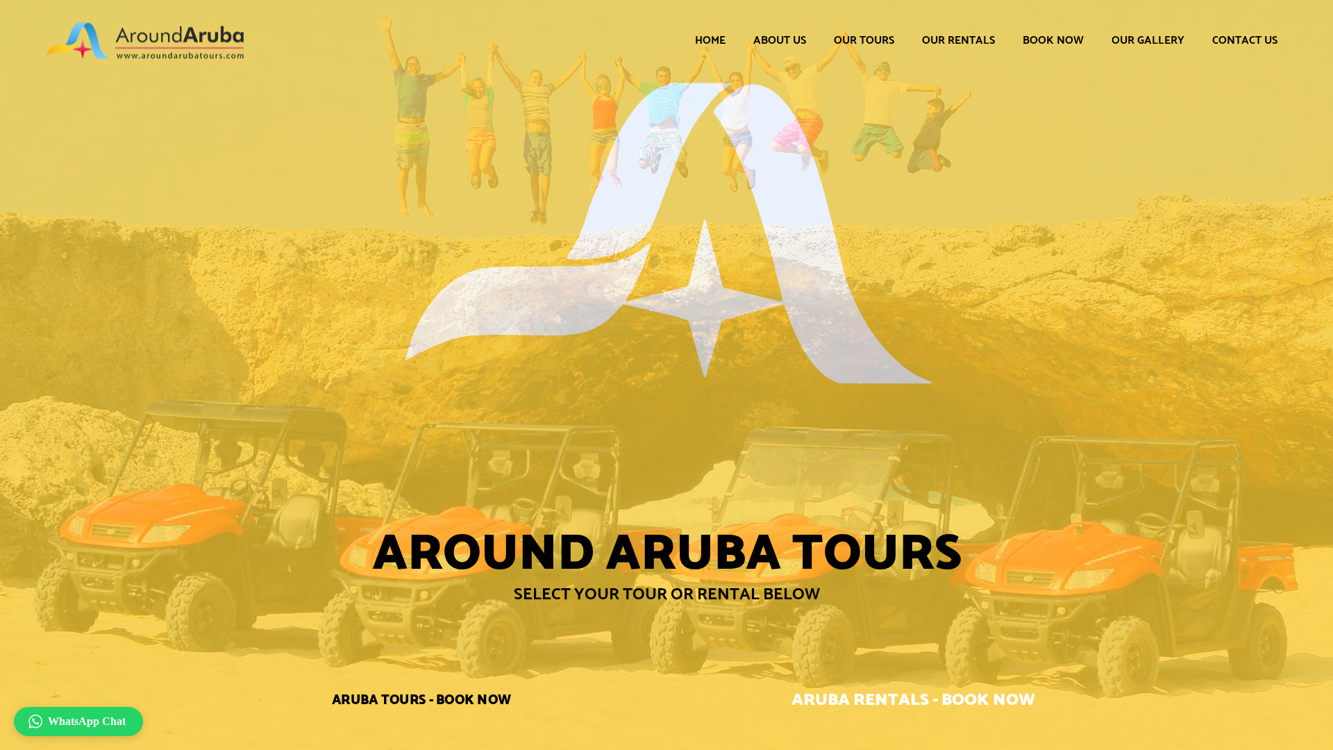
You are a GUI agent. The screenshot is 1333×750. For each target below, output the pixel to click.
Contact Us (1244, 40)
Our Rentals (958, 40)
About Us (779, 40)
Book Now (1053, 40)
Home (710, 40)
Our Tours (864, 40)
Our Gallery (1148, 40)
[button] (78, 721)
